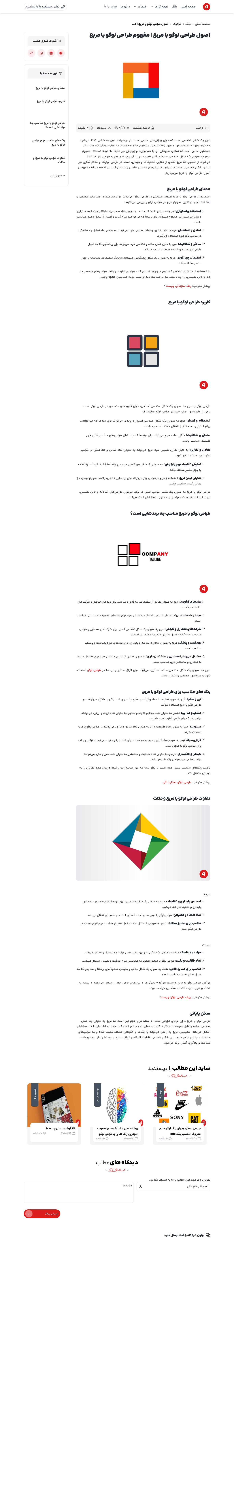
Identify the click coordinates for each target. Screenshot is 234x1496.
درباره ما (125, 7)
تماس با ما (110, 7)
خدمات (142, 7)
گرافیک (177, 24)
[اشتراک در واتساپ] (41, 53)
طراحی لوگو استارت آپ (177, 782)
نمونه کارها (161, 7)
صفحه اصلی (188, 7)
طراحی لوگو (94, 670)
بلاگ (174, 7)
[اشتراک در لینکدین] (51, 53)
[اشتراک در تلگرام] (61, 53)
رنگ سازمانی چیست (178, 286)
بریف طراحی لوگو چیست (176, 997)
